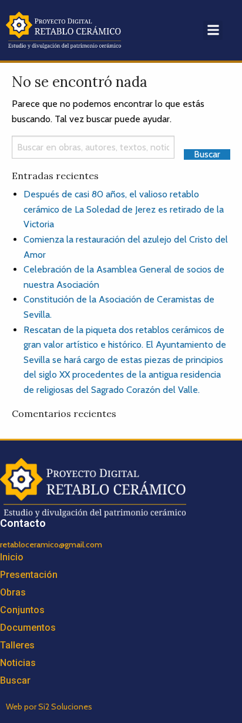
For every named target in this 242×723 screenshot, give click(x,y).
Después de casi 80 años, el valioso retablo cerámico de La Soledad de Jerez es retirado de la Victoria (123, 209)
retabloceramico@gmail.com (51, 544)
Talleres (17, 645)
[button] (213, 30)
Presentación (29, 574)
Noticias (18, 662)
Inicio (11, 557)
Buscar (15, 680)
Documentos (28, 627)
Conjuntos (22, 610)
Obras (13, 592)
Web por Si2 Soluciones (49, 706)
